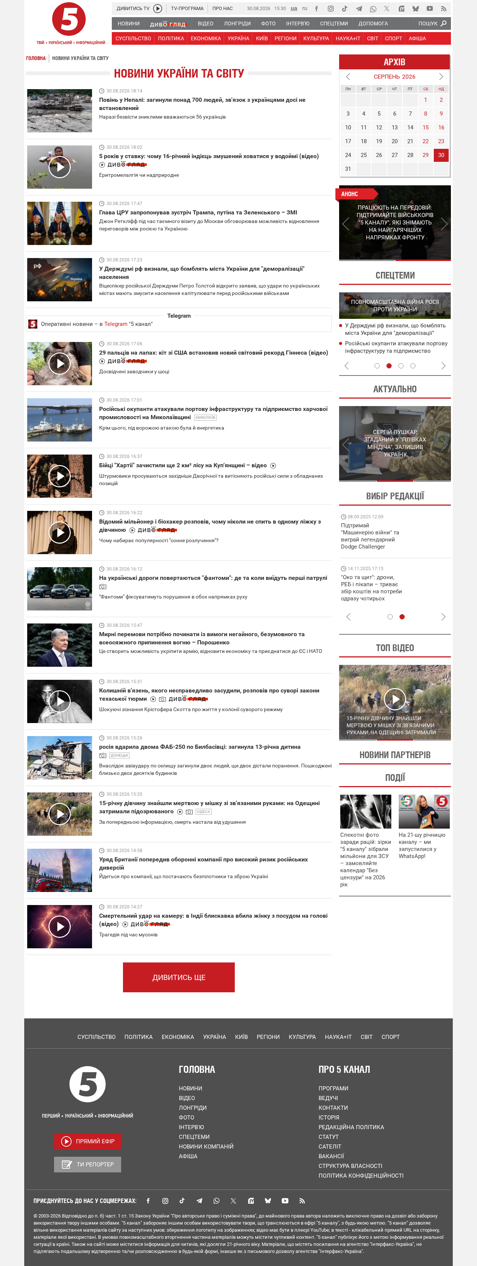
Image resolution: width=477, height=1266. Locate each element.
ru (304, 8)
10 (348, 127)
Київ (241, 1037)
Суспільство (97, 1037)
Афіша (188, 1156)
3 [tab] (401, 365)
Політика (138, 1037)
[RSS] (444, 8)
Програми (333, 1088)
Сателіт (330, 1146)
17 (348, 141)
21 (410, 141)
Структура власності (350, 1166)
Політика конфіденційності (361, 1175)
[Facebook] (316, 8)
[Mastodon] (401, 8)
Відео (187, 1098)
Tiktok (182, 1200)
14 (410, 127)
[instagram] (330, 8)
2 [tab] (423, 260)
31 (348, 169)
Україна (214, 1037)
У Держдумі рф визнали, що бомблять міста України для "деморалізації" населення (395, 333)
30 (441, 155)
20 (395, 141)
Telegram (115, 324)
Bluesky (268, 1200)
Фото (186, 1117)
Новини (190, 1088)
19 (379, 141)
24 (348, 155)
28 (410, 155)
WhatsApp (216, 1200)
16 (441, 127)
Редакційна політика (351, 1127)
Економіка (178, 1037)
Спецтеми (194, 1137)
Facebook (148, 1200)
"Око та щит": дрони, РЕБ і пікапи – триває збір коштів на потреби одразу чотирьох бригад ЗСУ (371, 591)
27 (395, 155)
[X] (387, 8)
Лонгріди (193, 1108)
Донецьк (119, 755)
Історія (329, 1117)
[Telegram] (359, 8)
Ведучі (328, 1098)
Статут (329, 1137)
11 (364, 127)
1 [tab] (367, 260)
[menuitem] (128, 23)
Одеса (203, 812)
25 (364, 155)
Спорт (391, 1037)
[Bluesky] (415, 8)
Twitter (233, 1200)
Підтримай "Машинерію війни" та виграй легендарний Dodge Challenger (370, 536)
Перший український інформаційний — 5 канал (69, 24)
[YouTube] (430, 8)
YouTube (285, 1200)
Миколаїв (205, 417)
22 (426, 141)
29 (426, 155)
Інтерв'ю (191, 1127)
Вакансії (331, 1156)
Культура (302, 1037)
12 (379, 127)
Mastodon (250, 1200)
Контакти (333, 1108)
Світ (367, 1037)
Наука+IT (338, 1037)
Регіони (268, 1037)
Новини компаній (206, 1146)
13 (395, 127)
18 (364, 141)
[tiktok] (345, 8)
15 (426, 127)
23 (441, 141)
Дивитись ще (178, 977)
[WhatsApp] (373, 8)
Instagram (165, 1200)
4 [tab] (413, 365)
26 (379, 155)
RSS (302, 1200)
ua (294, 8)
